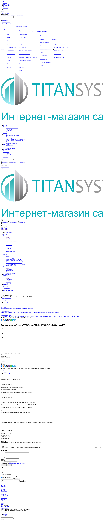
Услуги (5, 134)
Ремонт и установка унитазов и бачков (15, 141)
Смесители (40, 312)
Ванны (57, 312)
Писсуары (28, 312)
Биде (2, 312)
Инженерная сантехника (12, 128)
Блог (2, 500)
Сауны (77, 316)
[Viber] (9, 320)
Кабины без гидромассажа (27, 316)
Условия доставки (10, 147)
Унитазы (35, 312)
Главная (5, 125)
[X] (7, 320)
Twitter (6, 302)
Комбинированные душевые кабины (42, 316)
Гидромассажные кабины (14, 316)
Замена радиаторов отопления (13, 136)
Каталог (5, 126)
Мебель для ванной (10, 131)
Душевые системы (7, 312)
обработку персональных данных (17, 463)
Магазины (5, 150)
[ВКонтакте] (1, 320)
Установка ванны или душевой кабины (15, 139)
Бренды (2, 503)
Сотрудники (3, 486)
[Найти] (1, 161)
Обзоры (2, 504)
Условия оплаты (10, 145)
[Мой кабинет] (1, 164)
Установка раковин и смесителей (14, 138)
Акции (5, 133)
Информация (4, 491)
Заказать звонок (4, 229)
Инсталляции (15, 312)
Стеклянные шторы (62, 316)
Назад (7, 237)
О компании (6, 152)
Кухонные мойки (22, 312)
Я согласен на (13, 463)
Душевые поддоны (71, 316)
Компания (3, 482)
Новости (8, 153)
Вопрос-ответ (4, 501)
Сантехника (9, 129)
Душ (32, 312)
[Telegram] (15, 320)
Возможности (4, 498)
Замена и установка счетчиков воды (14, 140)
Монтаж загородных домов (12, 135)
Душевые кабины (52, 312)
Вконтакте (7, 300)
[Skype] (13, 320)
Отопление (8, 130)
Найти (2, 519)
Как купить (6, 144)
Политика (8, 155)
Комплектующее (4, 316)
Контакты (5, 157)
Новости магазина (6, 477)
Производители (7, 149)
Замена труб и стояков (11, 143)
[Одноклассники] (3, 320)
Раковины (45, 312)
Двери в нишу (54, 316)
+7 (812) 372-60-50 (5, 13)
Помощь (3, 493)
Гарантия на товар (10, 148)
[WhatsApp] (11, 320)
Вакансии (3, 487)
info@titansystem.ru (6, 298)
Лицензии (8, 154)
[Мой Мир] (5, 320)
